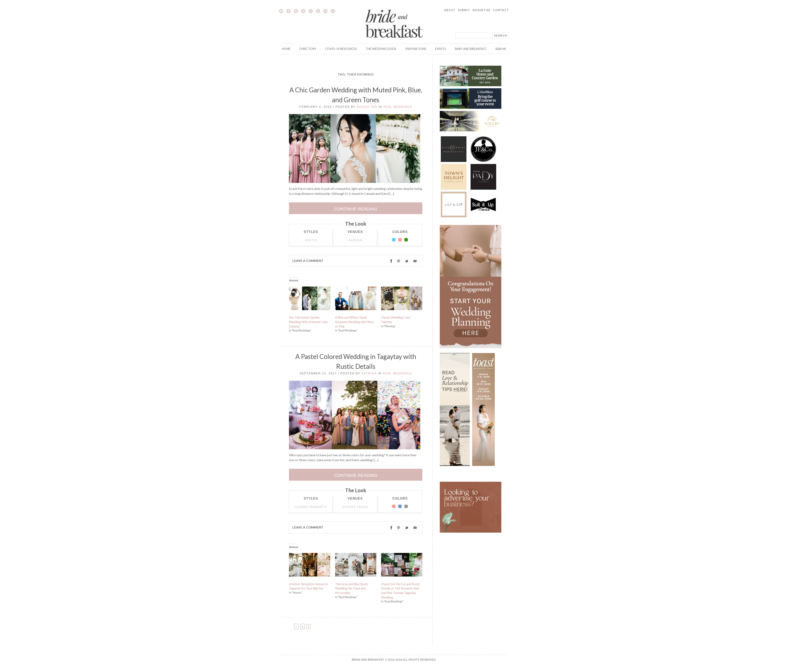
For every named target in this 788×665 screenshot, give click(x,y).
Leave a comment (307, 261)
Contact (501, 10)
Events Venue (355, 506)
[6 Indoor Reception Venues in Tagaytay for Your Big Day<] (309, 565)
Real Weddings (397, 106)
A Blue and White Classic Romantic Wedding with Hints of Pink (354, 322)
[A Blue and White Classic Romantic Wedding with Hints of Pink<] (356, 299)
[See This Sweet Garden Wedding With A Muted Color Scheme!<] (309, 299)
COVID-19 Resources (341, 48)
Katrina (369, 373)
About (450, 10)
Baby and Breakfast (471, 48)
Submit (464, 10)
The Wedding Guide (381, 48)
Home (286, 48)
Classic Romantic (311, 506)
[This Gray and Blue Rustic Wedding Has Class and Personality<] (356, 565)
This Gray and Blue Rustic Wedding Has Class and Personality (351, 588)
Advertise (481, 10)
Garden (355, 240)
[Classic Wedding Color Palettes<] (402, 299)
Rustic (311, 240)
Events (440, 48)
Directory (307, 48)
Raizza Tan (367, 106)
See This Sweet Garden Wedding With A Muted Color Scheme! (308, 322)
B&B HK (501, 48)
